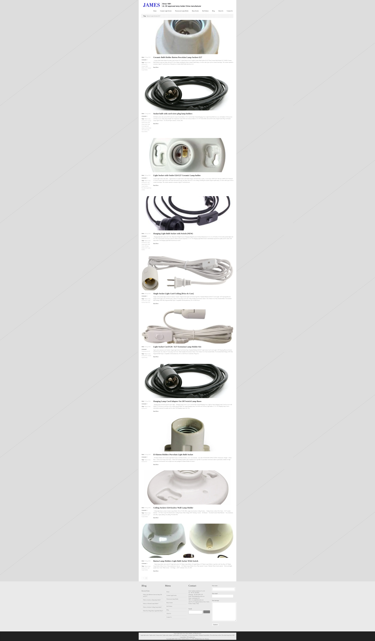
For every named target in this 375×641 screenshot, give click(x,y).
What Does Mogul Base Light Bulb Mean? (153, 610)
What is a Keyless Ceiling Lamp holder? (152, 607)
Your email (214, 593)
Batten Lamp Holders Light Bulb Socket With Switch (175, 561)
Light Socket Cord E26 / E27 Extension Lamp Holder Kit (177, 347)
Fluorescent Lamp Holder (181, 11)
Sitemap (207, 638)
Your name (214, 585)
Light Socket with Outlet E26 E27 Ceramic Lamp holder (177, 175)
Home (155, 11)
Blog (213, 11)
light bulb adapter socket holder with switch (146, 128)
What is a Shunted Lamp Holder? (150, 603)
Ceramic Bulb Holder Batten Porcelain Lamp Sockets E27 (177, 57)
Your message (215, 600)
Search (190, 609)
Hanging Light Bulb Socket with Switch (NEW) (173, 233)
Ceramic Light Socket (166, 11)
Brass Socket (195, 11)
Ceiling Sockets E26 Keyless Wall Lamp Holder (173, 508)
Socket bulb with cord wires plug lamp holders (172, 114)
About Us (220, 11)
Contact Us (230, 11)
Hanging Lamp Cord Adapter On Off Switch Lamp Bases (177, 401)
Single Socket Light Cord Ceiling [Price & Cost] (173, 293)
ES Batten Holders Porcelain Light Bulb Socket (173, 454)
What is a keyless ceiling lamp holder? (152, 600)
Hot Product (205, 11)
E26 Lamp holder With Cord (146, 124)
